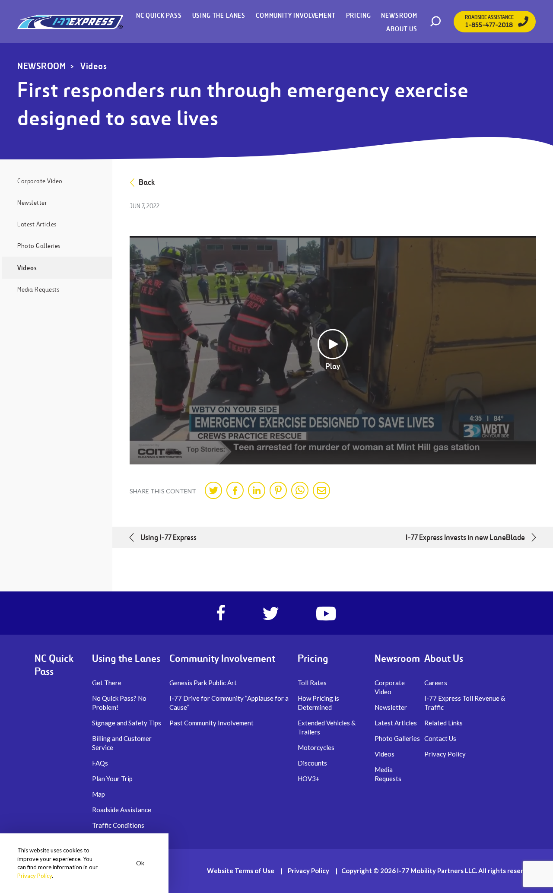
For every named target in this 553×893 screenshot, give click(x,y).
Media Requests (38, 289)
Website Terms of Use (240, 870)
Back (147, 182)
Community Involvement (295, 15)
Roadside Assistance (121, 810)
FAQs (100, 763)
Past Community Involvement (211, 723)
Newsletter (32, 203)
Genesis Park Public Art (203, 682)
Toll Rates (312, 682)
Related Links (443, 723)
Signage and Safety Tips (126, 723)
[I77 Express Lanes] (70, 22)
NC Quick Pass (159, 15)
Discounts (312, 763)
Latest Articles (37, 224)
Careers (435, 682)
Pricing (358, 15)
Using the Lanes (218, 15)
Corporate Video (40, 181)
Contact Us (440, 738)
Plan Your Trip (112, 778)
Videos (93, 66)
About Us (401, 29)
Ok (140, 863)
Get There (106, 682)
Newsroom (399, 15)
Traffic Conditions (118, 825)
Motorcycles (316, 747)
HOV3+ (309, 778)
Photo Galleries (38, 246)
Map (98, 794)
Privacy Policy (445, 754)
